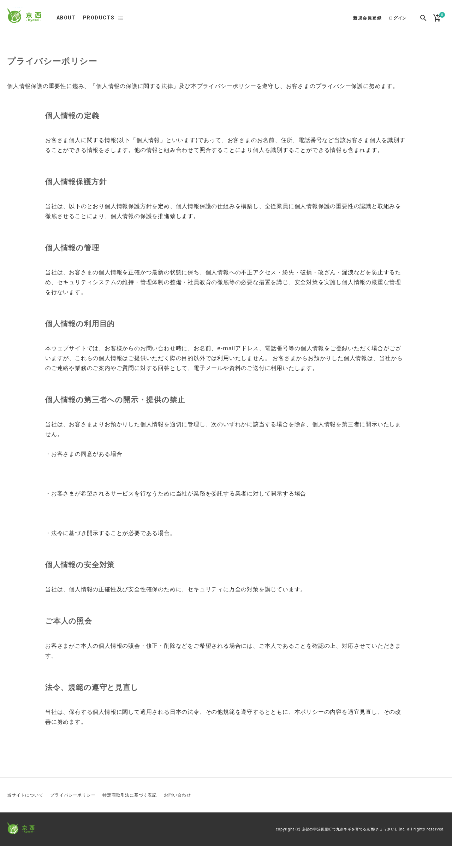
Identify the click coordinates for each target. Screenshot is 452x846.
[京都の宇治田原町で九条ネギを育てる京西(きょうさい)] (24, 16)
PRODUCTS (98, 17)
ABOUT (66, 17)
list (121, 18)
